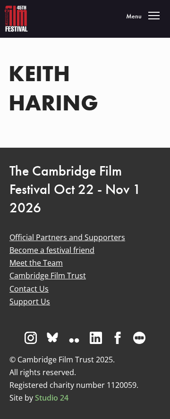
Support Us (29, 301)
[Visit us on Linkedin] (96, 338)
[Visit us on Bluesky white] (52, 338)
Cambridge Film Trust (47, 275)
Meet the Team (36, 263)
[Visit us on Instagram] (31, 338)
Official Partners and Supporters (67, 237)
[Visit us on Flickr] (74, 338)
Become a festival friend (51, 250)
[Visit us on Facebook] (117, 338)
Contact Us (29, 289)
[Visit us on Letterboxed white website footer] (139, 338)
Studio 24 (51, 398)
